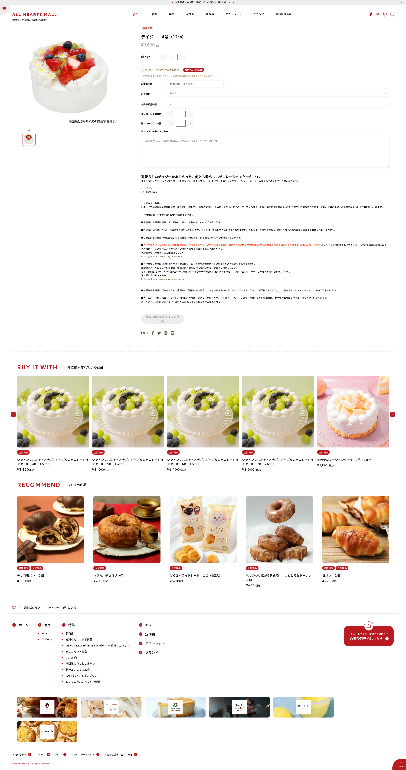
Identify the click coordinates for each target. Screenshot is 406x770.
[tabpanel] (53, 425)
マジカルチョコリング (108, 575)
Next (392, 414)
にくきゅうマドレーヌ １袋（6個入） (196, 575)
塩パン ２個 (331, 575)
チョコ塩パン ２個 (30, 575)
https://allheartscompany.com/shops (162, 256)
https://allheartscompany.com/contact (163, 279)
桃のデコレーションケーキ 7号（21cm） (345, 459)
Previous (13, 414)
